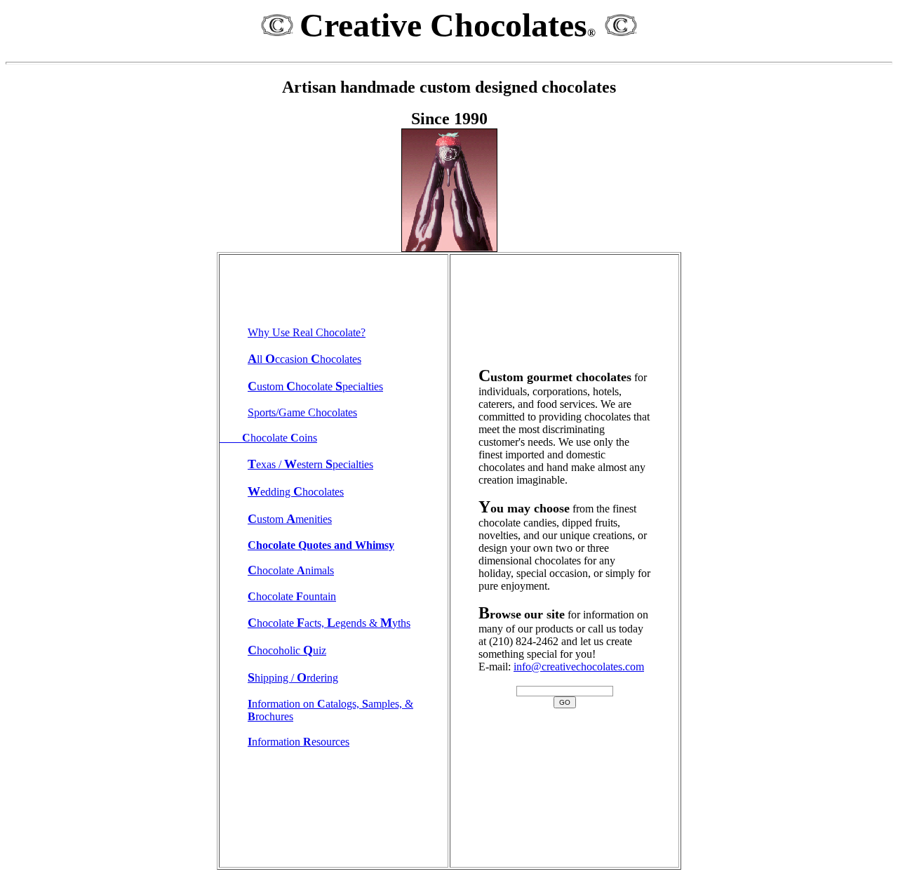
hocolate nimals (291, 570)
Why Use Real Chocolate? (307, 332)
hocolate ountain (292, 596)
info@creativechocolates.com (579, 666)
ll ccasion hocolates (304, 359)
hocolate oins (268, 438)
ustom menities (290, 519)
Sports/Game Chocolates (302, 412)
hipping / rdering (293, 678)
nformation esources (298, 742)
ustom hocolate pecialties (315, 386)
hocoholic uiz (287, 650)
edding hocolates (296, 492)
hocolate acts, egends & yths (329, 623)
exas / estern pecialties (310, 464)
